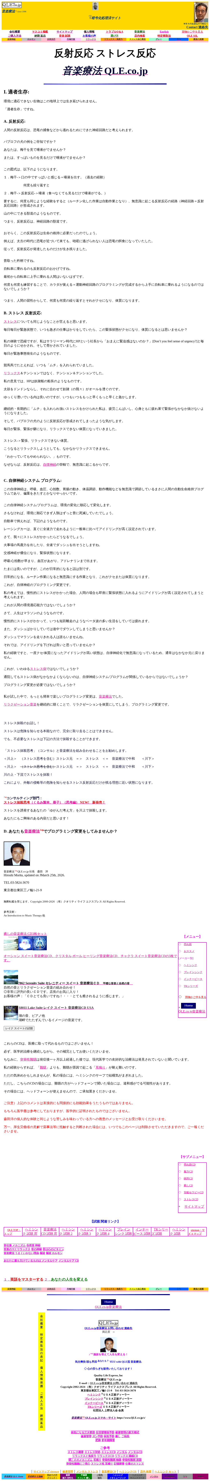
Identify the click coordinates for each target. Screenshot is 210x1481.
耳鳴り (100, 1067)
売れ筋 (188, 944)
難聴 (43, 1067)
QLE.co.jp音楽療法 (191, 1011)
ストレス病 (38, 669)
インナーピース (193, 979)
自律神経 (49, 464)
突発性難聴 (28, 1059)
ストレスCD (191, 1199)
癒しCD (188, 1185)
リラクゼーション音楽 (20, 704)
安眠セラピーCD (193, 1192)
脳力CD (188, 1171)
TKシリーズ (191, 986)
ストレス (10, 321)
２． (66, 1279)
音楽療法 (105, 696)
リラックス (12, 373)
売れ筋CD (189, 1164)
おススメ (189, 951)
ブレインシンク (193, 972)
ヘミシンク (190, 965)
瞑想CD (188, 1178)
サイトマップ (194, 1206)
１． (23, 1279)
